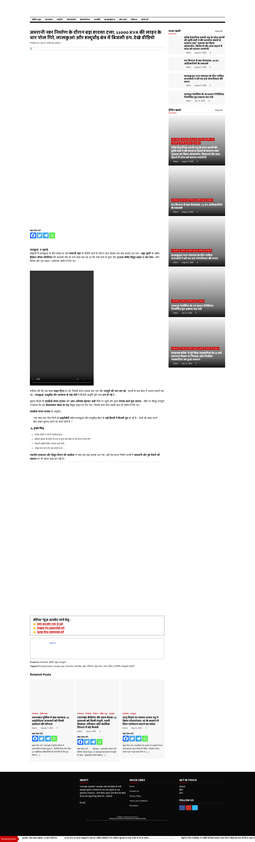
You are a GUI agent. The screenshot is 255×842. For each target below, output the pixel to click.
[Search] (222, 20)
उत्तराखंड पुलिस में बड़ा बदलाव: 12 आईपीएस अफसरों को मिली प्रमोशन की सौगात (50, 720)
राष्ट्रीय (60, 19)
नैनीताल (90, 666)
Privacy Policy (135, 796)
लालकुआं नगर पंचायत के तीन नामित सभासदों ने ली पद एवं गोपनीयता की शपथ (204, 79)
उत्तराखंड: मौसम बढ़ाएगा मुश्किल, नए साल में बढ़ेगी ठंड (39, 838)
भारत (105, 666)
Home (132, 786)
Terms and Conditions (138, 801)
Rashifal (69, 666)
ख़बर (84, 666)
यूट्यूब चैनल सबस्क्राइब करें (50, 632)
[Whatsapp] (52, 235)
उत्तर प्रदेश (175, 139)
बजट (100, 666)
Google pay (59, 666)
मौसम (110, 666)
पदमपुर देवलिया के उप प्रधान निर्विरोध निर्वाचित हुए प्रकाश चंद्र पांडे (204, 95)
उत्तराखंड (77, 666)
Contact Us (134, 791)
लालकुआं (62, 662)
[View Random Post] (217, 20)
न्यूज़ (96, 666)
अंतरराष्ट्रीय (71, 19)
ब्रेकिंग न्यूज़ (36, 19)
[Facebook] (33, 235)
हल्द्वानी (131, 666)
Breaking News (45, 666)
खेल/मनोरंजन (85, 19)
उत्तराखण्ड (49, 19)
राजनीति (97, 19)
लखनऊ (189, 143)
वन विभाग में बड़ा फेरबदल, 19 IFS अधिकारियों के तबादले (201, 62)
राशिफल (134, 19)
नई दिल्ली (88, 713)
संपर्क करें (144, 19)
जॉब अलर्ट (123, 19)
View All (218, 31)
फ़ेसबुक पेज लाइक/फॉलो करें (50, 628)
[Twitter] (39, 235)
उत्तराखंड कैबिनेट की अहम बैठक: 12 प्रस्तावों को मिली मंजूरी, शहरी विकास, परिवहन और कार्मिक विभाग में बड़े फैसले (96, 722)
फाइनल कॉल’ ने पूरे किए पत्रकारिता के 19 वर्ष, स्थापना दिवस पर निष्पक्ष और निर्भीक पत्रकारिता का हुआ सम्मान (196, 356)
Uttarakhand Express (130, 817)
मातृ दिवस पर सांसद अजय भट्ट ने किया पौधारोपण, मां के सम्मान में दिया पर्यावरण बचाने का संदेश (141, 720)
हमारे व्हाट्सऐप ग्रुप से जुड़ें (50, 624)
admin (58, 43)
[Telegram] (46, 235)
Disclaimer (133, 806)
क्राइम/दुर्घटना (109, 19)
